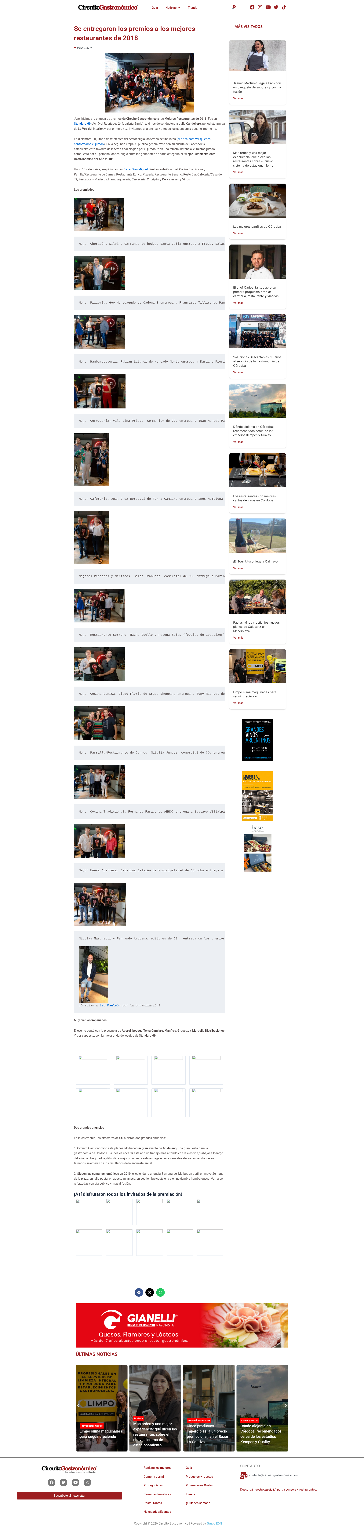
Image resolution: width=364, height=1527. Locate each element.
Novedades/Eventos (157, 1512)
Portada (85, 1418)
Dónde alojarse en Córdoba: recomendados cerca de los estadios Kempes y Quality (253, 431)
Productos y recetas (199, 1476)
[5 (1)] (257, 743)
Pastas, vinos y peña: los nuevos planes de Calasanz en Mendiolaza (256, 627)
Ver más (238, 98)
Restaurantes (153, 1503)
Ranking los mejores (157, 1468)
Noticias (171, 7)
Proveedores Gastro (145, 1420)
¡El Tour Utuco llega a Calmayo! (255, 561)
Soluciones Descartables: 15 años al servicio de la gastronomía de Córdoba (257, 361)
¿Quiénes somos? (198, 1503)
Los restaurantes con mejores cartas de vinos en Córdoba (260, 1433)
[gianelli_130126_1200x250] (182, 1325)
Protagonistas (153, 1485)
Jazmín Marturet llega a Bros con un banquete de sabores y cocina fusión (257, 87)
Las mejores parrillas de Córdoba (257, 226)
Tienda (192, 7)
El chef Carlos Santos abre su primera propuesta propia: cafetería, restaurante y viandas (255, 292)
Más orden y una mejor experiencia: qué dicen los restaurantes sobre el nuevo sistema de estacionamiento (101, 1434)
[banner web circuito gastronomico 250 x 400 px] (257, 796)
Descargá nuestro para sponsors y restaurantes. (278, 1489)
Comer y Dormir (196, 1420)
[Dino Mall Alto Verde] (257, 848)
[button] (139, 1292)
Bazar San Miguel (136, 169)
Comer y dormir (154, 1476)
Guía (155, 7)
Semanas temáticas (157, 1494)
